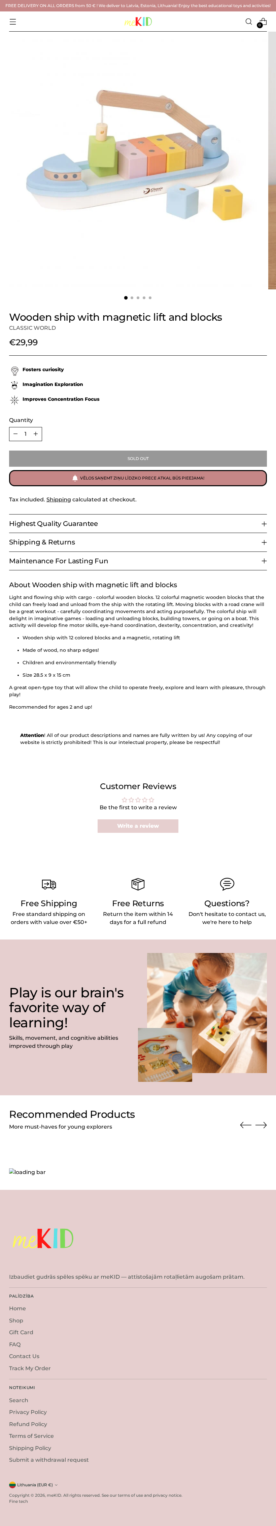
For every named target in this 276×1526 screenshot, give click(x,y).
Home (17, 1308)
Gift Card (21, 1332)
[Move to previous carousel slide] (245, 1125)
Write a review (138, 826)
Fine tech (18, 1501)
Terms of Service (31, 1436)
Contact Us (24, 1356)
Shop (16, 1320)
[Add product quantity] (36, 434)
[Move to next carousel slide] (261, 1125)
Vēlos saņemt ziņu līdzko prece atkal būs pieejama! (142, 478)
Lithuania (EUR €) (35, 1484)
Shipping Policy (30, 1448)
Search (18, 1400)
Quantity (21, 420)
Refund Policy (28, 1424)
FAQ (15, 1344)
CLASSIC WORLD (32, 328)
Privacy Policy (28, 1412)
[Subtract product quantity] (15, 434)
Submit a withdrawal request (49, 1460)
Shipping (58, 499)
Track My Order (30, 1368)
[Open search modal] (249, 22)
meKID (54, 1495)
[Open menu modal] (13, 22)
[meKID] (138, 21)
